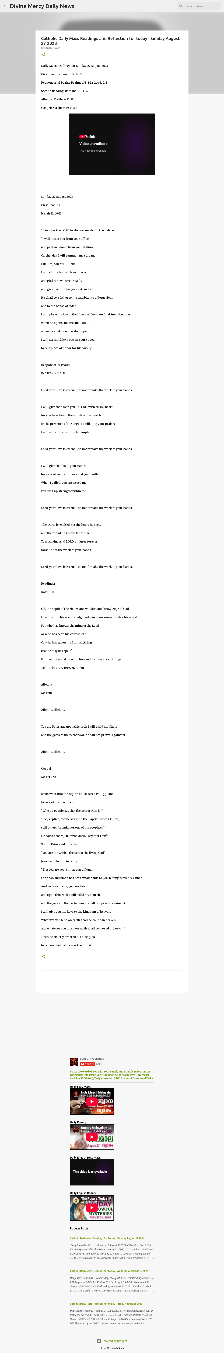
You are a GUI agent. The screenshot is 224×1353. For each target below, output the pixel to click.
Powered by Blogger (114, 1340)
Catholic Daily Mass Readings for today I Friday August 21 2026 (106, 1303)
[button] (43, 55)
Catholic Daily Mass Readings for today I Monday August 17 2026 (107, 1238)
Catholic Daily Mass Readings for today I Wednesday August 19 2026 (109, 1271)
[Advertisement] (112, 1022)
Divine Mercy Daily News (42, 6)
